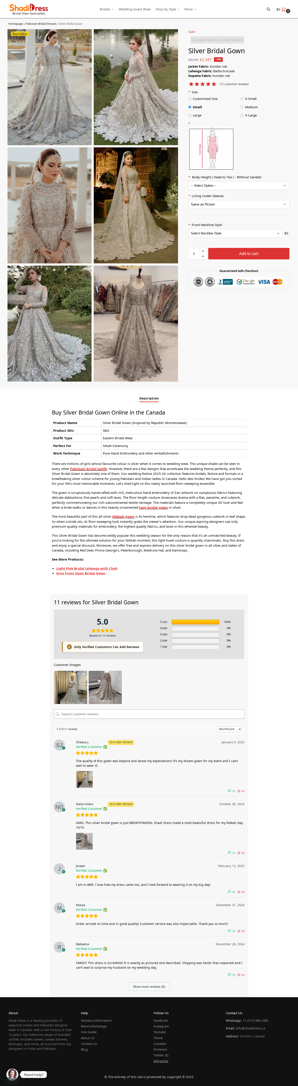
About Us (88, 1038)
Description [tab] (149, 398)
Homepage (15, 24)
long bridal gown (153, 507)
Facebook (161, 1020)
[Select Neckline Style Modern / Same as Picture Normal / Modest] (235, 233)
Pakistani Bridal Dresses (41, 24)
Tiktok (158, 1038)
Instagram (161, 1026)
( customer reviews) (234, 84)
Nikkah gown (123, 516)
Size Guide (89, 1032)
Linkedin (160, 1044)
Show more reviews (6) (149, 986)
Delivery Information (96, 1020)
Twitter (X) (161, 1055)
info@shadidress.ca (250, 1028)
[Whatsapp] (12, 1074)
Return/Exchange (94, 1026)
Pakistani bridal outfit (88, 468)
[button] (283, 9)
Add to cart (248, 253)
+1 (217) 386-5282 (255, 1020)
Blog (84, 1049)
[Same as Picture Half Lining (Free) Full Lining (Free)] (238, 204)
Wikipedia (161, 1061)
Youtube (160, 1032)
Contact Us (89, 1044)
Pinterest (160, 1049)
